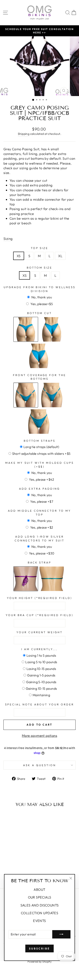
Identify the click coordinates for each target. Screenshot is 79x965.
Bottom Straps (39, 440)
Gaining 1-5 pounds (41, 675)
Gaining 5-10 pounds (41, 682)
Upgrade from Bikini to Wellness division (39, 289)
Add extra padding (39, 488)
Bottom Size (39, 267)
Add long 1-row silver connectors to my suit (39, 538)
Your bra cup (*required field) (39, 615)
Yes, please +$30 (41, 553)
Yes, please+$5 (41, 304)
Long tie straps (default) (41, 447)
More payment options (39, 735)
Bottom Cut (39, 313)
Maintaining (41, 695)
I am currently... (39, 649)
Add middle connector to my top (39, 512)
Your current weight (39, 632)
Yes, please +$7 (41, 501)
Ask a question (39, 765)
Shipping (23, 134)
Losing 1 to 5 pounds (41, 655)
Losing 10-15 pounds (41, 669)
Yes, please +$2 (41, 527)
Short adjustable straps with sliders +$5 (41, 454)
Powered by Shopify (39, 961)
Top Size (39, 248)
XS (19, 256)
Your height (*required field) (39, 598)
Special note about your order (39, 704)
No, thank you (41, 297)
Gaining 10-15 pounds (41, 688)
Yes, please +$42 (41, 479)
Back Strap (39, 562)
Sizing (8, 238)
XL (60, 256)
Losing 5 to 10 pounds (41, 662)
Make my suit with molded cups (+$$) (39, 464)
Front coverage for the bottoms (39, 377)
